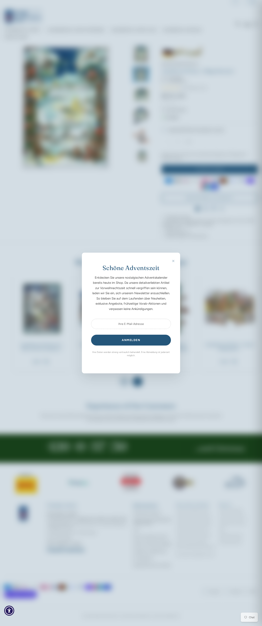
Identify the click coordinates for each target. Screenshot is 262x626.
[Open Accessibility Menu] (9, 611)
